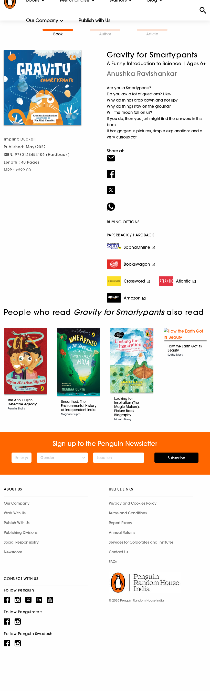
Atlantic (183, 281)
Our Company (42, 20)
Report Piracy (120, 522)
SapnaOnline (137, 247)
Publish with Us (94, 20)
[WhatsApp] (156, 203)
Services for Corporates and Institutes (141, 542)
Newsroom (13, 552)
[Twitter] (156, 186)
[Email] (156, 155)
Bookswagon (137, 264)
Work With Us (15, 513)
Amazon (132, 298)
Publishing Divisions (20, 532)
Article (152, 34)
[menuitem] (42, 20)
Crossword (134, 281)
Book (58, 34)
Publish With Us (16, 522)
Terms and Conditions (128, 513)
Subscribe (176, 458)
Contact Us (118, 552)
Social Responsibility (21, 542)
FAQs (113, 561)
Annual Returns (122, 532)
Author (105, 34)
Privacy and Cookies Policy (132, 503)
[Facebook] (156, 170)
